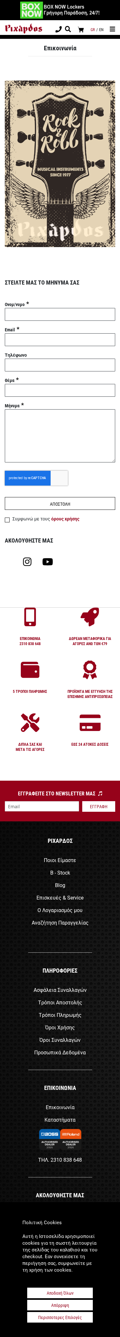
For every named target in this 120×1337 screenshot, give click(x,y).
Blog (60, 885)
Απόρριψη (60, 1305)
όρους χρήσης (65, 519)
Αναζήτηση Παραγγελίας (60, 922)
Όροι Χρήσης (60, 1027)
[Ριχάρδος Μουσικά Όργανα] (23, 28)
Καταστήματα (60, 1119)
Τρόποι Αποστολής (60, 1002)
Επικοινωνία (60, 1107)
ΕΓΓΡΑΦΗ (99, 806)
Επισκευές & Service (60, 897)
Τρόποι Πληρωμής (60, 1014)
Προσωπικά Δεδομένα (60, 1052)
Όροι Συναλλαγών (60, 1039)
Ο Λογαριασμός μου (60, 910)
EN (101, 29)
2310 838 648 (66, 1159)
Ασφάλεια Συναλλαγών (60, 989)
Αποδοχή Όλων (60, 1293)
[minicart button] (80, 29)
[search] (68, 29)
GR (93, 29)
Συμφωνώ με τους (45, 519)
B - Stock (60, 872)
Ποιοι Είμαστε (60, 860)
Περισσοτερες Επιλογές (60, 1317)
